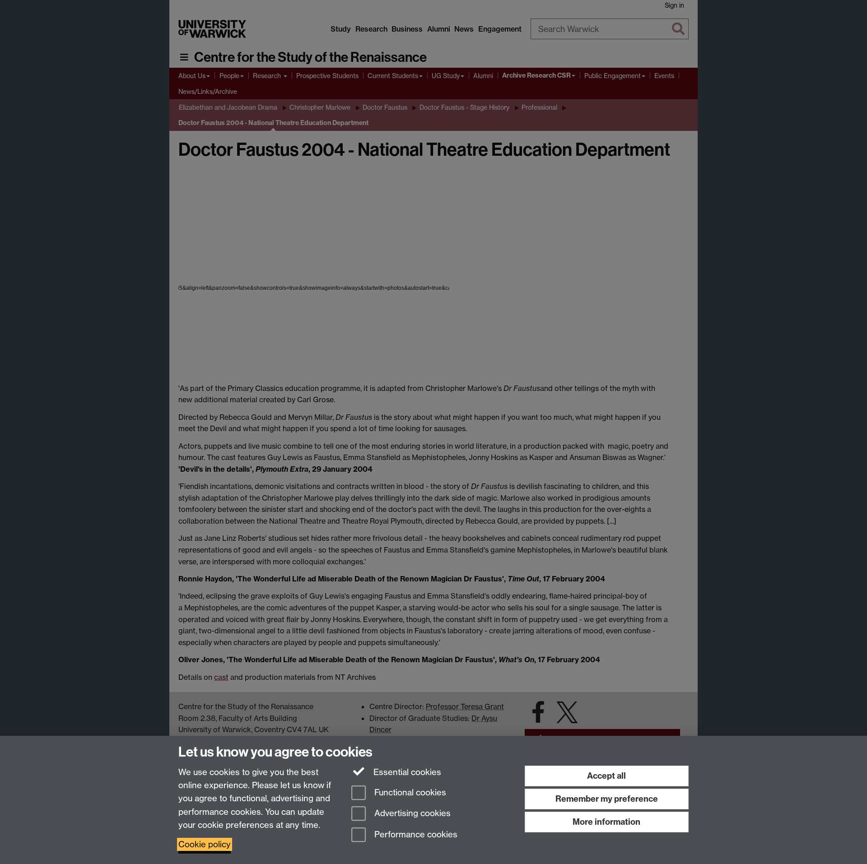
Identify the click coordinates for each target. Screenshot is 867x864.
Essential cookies (406, 772)
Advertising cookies (411, 813)
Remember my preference (606, 799)
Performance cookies (414, 835)
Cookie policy (204, 844)
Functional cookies (409, 792)
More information (606, 822)
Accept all (606, 776)
